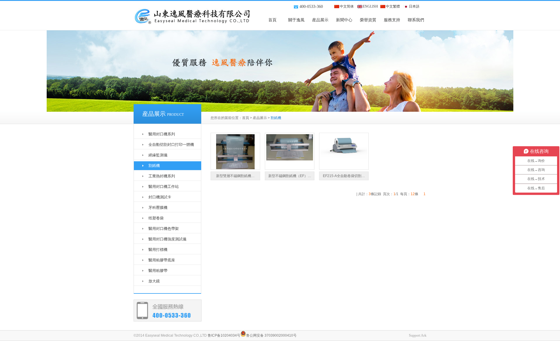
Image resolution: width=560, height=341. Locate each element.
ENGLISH (370, 6)
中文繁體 (393, 6)
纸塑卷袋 (156, 218)
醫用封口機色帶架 (163, 228)
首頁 (272, 20)
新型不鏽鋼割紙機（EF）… (289, 176)
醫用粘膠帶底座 (161, 260)
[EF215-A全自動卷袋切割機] (344, 159)
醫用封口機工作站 (163, 186)
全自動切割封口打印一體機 (171, 144)
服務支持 (392, 20)
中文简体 (347, 6)
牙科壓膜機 (157, 207)
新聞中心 (344, 20)
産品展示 (320, 20)
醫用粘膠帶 (157, 270)
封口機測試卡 (159, 197)
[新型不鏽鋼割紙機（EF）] (289, 159)
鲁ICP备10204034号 (224, 335)
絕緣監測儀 (157, 155)
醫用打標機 (157, 249)
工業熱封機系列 (161, 176)
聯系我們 (416, 20)
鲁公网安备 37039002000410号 (271, 335)
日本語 (414, 6)
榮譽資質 (368, 20)
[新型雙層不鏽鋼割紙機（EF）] (235, 168)
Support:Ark (417, 335)
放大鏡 (154, 281)
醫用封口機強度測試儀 (167, 239)
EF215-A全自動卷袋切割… (344, 176)
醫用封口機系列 (161, 134)
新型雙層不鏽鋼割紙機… (235, 176)
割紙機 (154, 165)
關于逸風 (296, 20)
